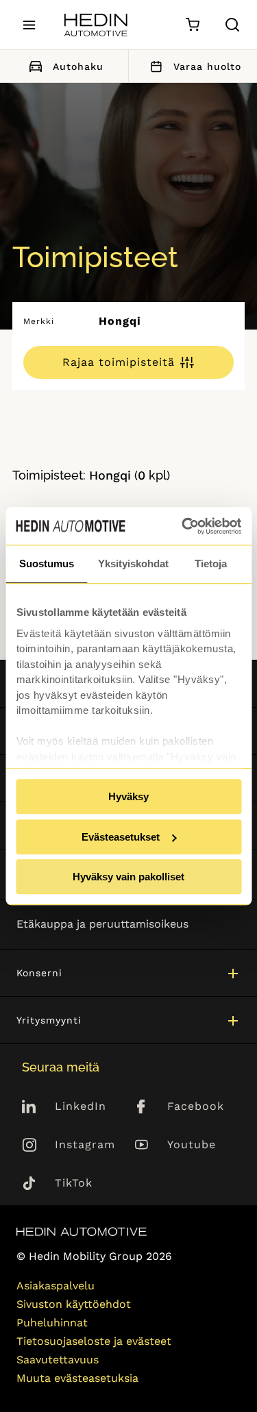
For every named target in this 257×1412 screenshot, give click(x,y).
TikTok (74, 1182)
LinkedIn (80, 1106)
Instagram (85, 1144)
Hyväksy (128, 796)
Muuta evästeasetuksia (77, 1378)
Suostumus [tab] (46, 563)
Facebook (195, 1106)
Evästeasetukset (121, 837)
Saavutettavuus (57, 1359)
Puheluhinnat (52, 1322)
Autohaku (78, 66)
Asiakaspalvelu (55, 1285)
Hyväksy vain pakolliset (128, 876)
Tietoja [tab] (211, 563)
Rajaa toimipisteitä (118, 362)
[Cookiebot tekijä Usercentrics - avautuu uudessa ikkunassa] (183, 526)
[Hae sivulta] (232, 24)
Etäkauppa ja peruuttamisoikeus (102, 923)
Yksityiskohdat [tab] (133, 563)
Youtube (191, 1144)
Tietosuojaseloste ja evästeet (93, 1341)
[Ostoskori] (192, 25)
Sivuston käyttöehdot (73, 1304)
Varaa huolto (207, 66)
